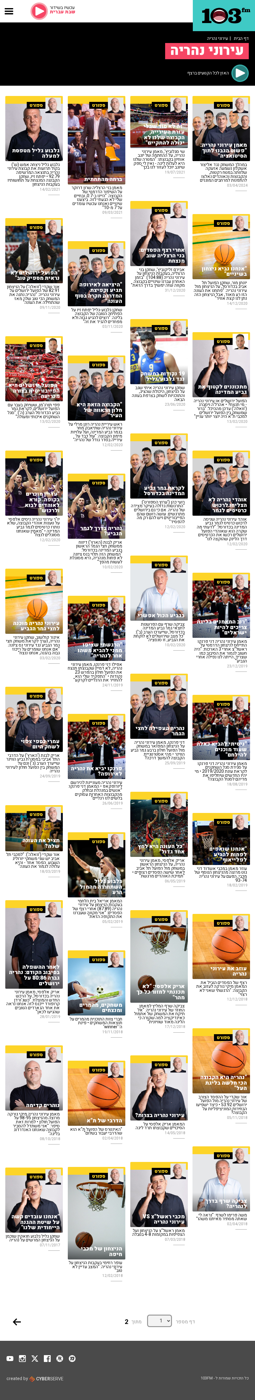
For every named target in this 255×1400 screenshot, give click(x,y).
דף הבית (241, 38)
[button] (9, 11)
